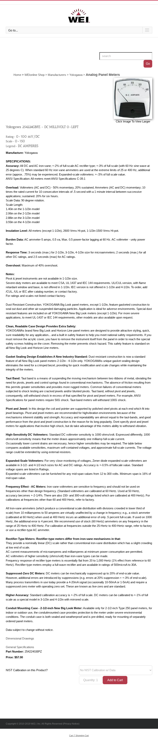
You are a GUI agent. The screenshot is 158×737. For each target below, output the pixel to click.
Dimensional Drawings (20, 638)
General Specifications (20, 647)
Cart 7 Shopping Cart (79, 735)
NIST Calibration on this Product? (27, 670)
